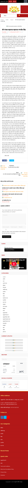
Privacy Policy (3, 472)
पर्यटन (4, 296)
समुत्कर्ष (7, 32)
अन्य (3, 281)
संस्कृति (4, 325)
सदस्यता (14, 1)
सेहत (3, 327)
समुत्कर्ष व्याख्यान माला (6, 319)
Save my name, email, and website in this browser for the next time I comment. (14, 232)
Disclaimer (3, 475)
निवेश (4, 293)
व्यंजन (4, 310)
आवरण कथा (5, 283)
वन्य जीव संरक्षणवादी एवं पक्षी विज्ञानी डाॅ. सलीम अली (11, 174)
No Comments (5, 33)
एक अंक (10, 1)
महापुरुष (22, 32)
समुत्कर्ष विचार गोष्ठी (6, 317)
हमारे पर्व (4, 331)
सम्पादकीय (4, 323)
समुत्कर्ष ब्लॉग (5, 312)
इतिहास (4, 285)
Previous (11, 165)
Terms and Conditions (5, 466)
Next (17, 172)
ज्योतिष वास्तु (5, 289)
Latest (4, 276)
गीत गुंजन (4, 287)
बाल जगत (4, 302)
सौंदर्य (4, 329)
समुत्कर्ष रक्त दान (5, 314)
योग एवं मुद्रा (5, 306)
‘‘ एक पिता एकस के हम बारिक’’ (13, 167)
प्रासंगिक (4, 300)
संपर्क (1, 463)
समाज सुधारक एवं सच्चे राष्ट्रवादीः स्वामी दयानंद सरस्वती (12, 194)
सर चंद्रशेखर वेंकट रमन (6, 200)
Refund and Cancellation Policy (7, 469)
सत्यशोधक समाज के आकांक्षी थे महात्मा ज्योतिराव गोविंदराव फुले (13, 188)
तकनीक (4, 291)
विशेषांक (4, 308)
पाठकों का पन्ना (5, 298)
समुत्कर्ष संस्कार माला (6, 321)
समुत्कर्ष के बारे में (3, 460)
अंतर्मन (4, 279)
